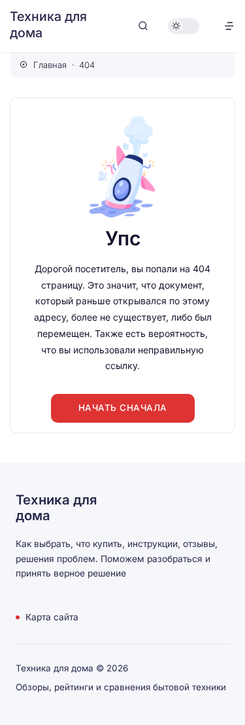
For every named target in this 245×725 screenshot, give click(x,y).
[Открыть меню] (229, 26)
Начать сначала (122, 407)
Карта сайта (51, 617)
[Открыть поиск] (143, 26)
